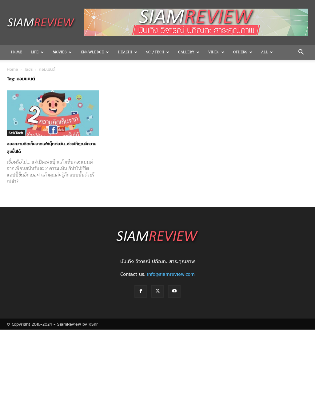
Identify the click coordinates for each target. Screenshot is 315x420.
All (264, 52)
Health (125, 52)
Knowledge (92, 52)
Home (16, 52)
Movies (60, 52)
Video (213, 52)
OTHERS (240, 52)
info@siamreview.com (171, 274)
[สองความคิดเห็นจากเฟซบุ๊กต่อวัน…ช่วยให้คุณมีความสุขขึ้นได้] (53, 113)
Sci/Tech (16, 132)
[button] (300, 52)
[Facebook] (140, 291)
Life (35, 52)
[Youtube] (174, 291)
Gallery (186, 52)
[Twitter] (157, 291)
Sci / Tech (155, 52)
